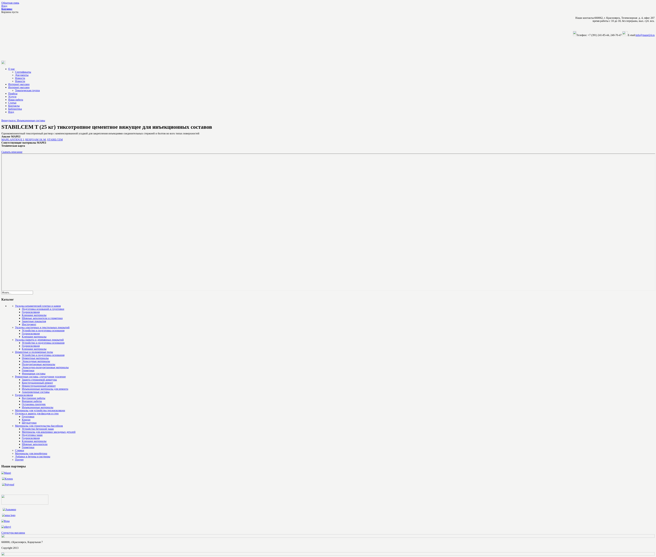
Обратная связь (10, 2)
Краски (26, 419)
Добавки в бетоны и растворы (32, 456)
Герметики (28, 370)
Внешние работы (32, 401)
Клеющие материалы (34, 315)
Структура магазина (13, 532)
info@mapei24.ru (645, 35)
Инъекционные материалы (37, 407)
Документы (22, 75)
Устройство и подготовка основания (43, 330)
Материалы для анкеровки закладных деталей (49, 431)
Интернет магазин (19, 84)
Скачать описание (11, 151)
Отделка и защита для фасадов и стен (37, 413)
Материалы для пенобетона (31, 453)
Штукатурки (29, 422)
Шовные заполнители (34, 444)
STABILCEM (55, 139)
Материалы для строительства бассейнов (39, 425)
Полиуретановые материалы (38, 364)
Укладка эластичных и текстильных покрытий (42, 327)
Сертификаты (23, 72)
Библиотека (15, 108)
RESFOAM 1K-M (35, 139)
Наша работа (15, 99)
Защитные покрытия (34, 321)
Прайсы (12, 93)
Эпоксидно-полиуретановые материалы (45, 367)
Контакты (14, 105)
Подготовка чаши (32, 435)
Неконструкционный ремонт (39, 385)
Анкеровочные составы (36, 392)
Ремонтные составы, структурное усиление (40, 376)
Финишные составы (33, 373)
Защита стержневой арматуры (39, 379)
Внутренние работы (33, 398)
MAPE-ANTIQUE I (12, 139)
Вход (4, 5)
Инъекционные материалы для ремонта (45, 388)
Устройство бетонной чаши (38, 428)
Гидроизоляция (31, 312)
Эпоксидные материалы (36, 361)
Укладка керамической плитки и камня (38, 305)
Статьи (12, 102)
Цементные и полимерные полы (34, 352)
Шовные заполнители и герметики (42, 318)
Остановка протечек (34, 404)
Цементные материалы (35, 358)
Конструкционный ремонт (37, 382)
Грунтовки (28, 416)
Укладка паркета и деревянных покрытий (39, 339)
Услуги (12, 96)
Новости (20, 78)
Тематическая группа (27, 90)
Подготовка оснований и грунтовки (43, 309)
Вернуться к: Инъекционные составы (23, 120)
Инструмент (29, 324)
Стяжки (19, 450)
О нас (11, 68)
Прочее (19, 459)
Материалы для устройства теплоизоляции (40, 410)
